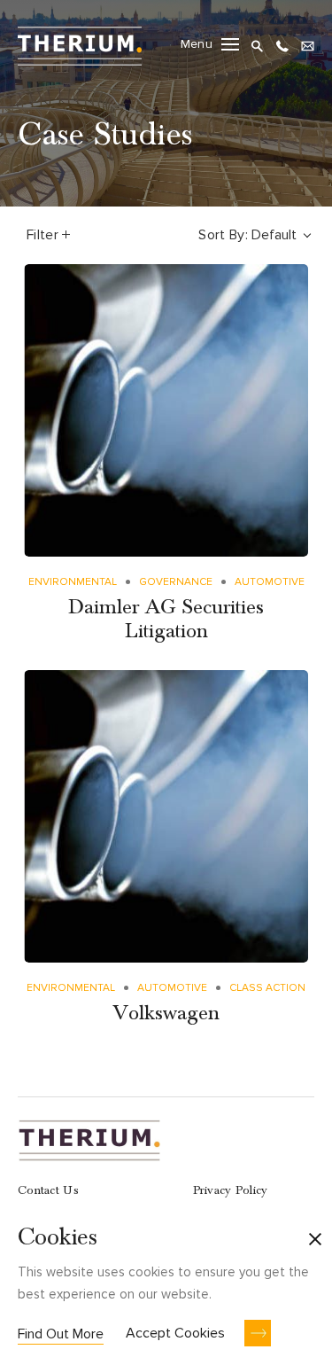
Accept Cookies (175, 1333)
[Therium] (80, 43)
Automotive (270, 582)
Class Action (267, 987)
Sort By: (223, 235)
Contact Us (48, 1190)
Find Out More (61, 1334)
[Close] (315, 1241)
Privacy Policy (230, 1190)
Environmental (72, 582)
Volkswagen (166, 1013)
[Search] (257, 43)
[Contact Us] (307, 43)
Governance (175, 582)
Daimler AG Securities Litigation (166, 619)
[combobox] (282, 235)
